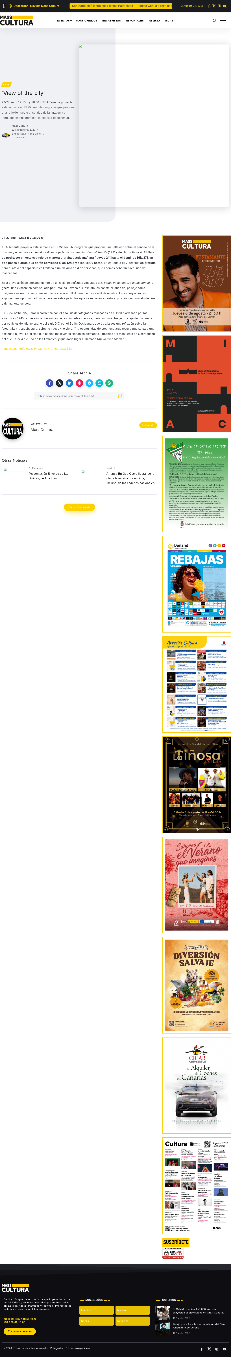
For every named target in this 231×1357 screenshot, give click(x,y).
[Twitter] (214, 5)
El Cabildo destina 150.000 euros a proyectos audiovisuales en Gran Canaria (198, 1311)
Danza (85, 1320)
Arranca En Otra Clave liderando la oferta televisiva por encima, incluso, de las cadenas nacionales (130, 478)
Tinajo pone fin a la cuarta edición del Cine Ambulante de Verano (199, 1326)
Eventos (86, 1310)
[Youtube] (224, 5)
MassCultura (20, 125)
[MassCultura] (16, 20)
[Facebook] (209, 5)
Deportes (122, 1320)
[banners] (196, 985)
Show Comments (79, 507)
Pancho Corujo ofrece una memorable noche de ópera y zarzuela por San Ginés (157, 5)
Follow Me (148, 425)
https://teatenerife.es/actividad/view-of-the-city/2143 (37, 348)
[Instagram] (219, 5)
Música (121, 1310)
